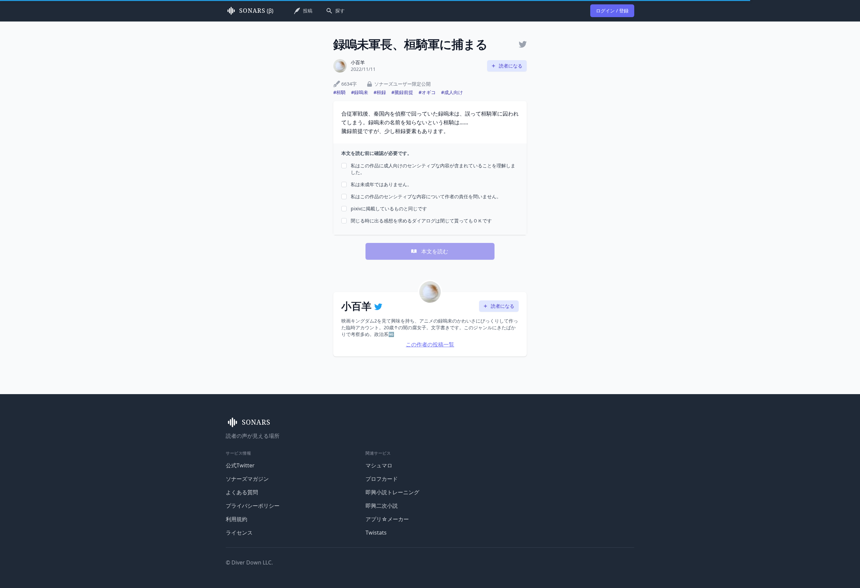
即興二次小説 (382, 505)
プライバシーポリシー (253, 505)
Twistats (376, 532)
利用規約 (236, 519)
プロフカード (382, 478)
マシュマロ (379, 465)
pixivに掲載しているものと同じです (389, 208)
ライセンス (239, 532)
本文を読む (434, 251)
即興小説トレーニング (392, 492)
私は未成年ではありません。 (381, 184)
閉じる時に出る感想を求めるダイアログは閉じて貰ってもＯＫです (421, 220)
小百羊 (358, 62)
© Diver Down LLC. (249, 562)
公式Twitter (240, 465)
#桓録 (380, 92)
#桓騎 (339, 92)
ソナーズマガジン (247, 478)
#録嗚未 (359, 92)
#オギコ (427, 92)
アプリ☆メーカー (387, 519)
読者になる (510, 65)
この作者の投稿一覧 (430, 344)
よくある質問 (242, 492)
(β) (256, 10)
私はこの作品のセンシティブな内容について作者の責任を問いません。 (426, 196)
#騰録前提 (402, 92)
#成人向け (452, 92)
